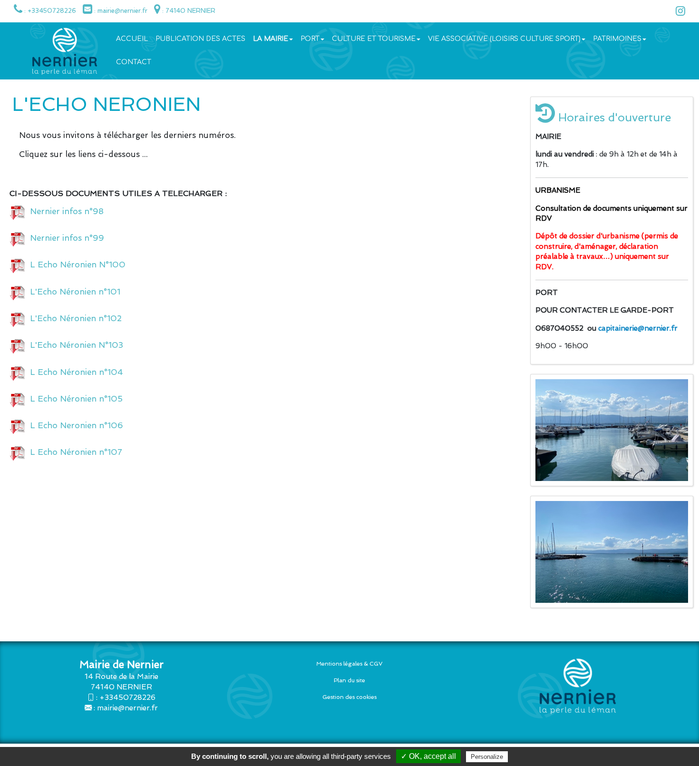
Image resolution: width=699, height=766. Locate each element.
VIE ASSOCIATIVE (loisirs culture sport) (504, 38)
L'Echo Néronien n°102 (73, 318)
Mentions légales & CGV (349, 663)
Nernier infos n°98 (64, 211)
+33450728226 (127, 697)
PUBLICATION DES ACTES (200, 38)
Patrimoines (617, 38)
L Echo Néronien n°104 (74, 372)
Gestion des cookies (349, 697)
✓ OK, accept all (428, 756)
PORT (310, 38)
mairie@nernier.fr (127, 708)
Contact (133, 62)
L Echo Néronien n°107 (73, 452)
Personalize (487, 756)
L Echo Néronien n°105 (74, 398)
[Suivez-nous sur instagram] (678, 12)
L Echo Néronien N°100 (75, 264)
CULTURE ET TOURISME (374, 38)
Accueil (132, 38)
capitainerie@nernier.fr (638, 328)
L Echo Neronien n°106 (74, 425)
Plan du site (349, 680)
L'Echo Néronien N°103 (74, 345)
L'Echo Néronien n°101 (72, 291)
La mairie (270, 38)
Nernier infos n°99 (64, 238)
